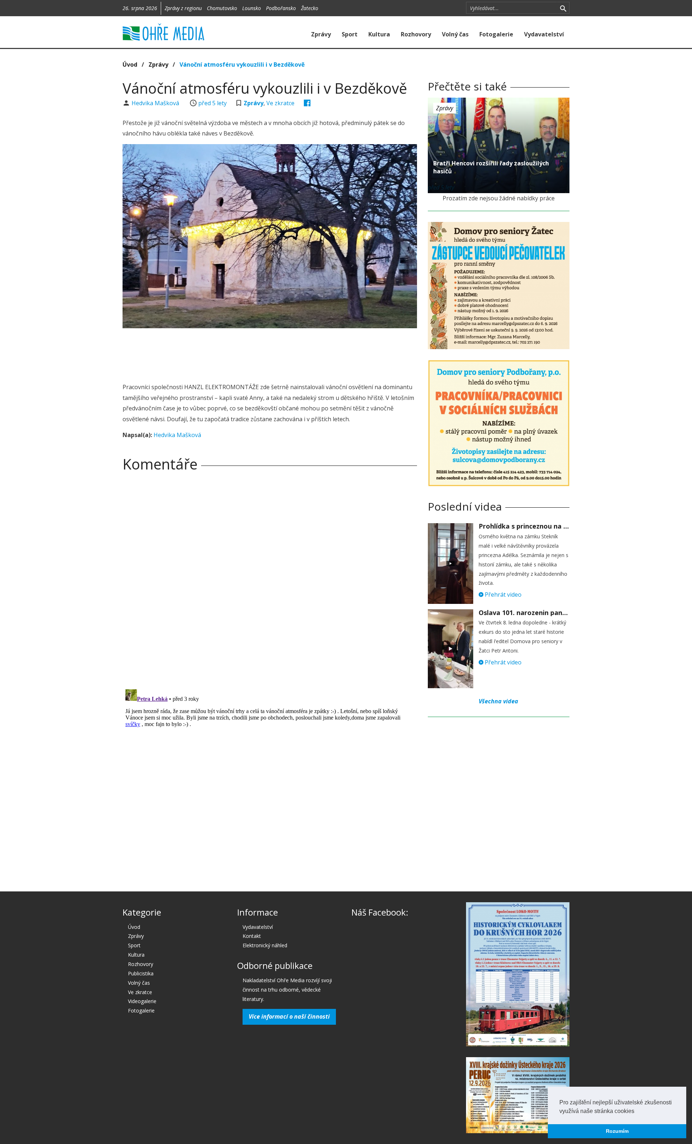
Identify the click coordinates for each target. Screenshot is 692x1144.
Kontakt (252, 935)
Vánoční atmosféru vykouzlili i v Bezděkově (242, 64)
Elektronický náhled (265, 945)
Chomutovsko (222, 8)
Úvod (130, 64)
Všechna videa (498, 701)
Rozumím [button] (617, 1131)
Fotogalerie (496, 34)
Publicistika (141, 973)
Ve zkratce (280, 103)
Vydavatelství (544, 34)
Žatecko (309, 8)
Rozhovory (416, 34)
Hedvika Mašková (156, 103)
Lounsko (251, 8)
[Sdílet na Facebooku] (307, 103)
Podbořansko (281, 8)
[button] (637, 1111)
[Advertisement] (269, 353)
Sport (350, 34)
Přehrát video (502, 594)
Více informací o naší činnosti (289, 1016)
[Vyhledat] (563, 8)
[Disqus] (270, 578)
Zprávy (321, 34)
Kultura (379, 34)
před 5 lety (212, 103)
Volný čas (455, 34)
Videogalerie (142, 1001)
